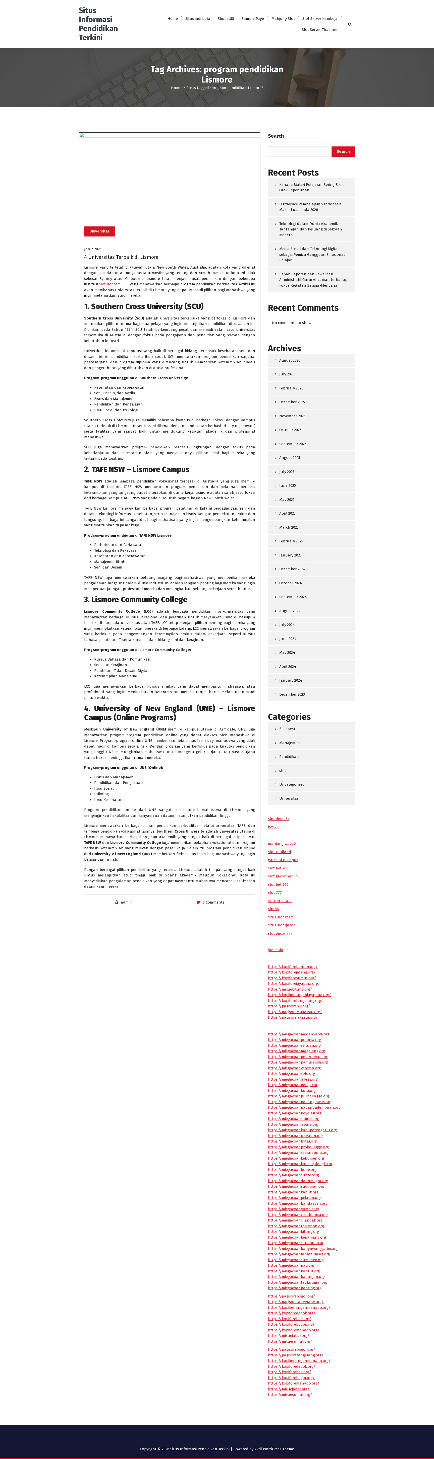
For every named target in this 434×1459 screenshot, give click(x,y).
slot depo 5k (278, 819)
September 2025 (292, 444)
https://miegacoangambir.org (293, 1209)
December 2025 (292, 402)
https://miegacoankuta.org (292, 1090)
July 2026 (287, 374)
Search (276, 136)
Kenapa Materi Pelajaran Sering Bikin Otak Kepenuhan (311, 187)
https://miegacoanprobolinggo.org (298, 1147)
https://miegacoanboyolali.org (294, 1113)
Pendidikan (289, 756)
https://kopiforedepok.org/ (291, 1313)
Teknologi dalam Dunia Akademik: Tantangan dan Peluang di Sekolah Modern (310, 229)
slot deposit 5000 (114, 284)
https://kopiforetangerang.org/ (295, 1000)
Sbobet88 (226, 18)
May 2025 (287, 499)
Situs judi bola (197, 18)
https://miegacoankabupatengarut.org (302, 1130)
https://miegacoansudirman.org (296, 1186)
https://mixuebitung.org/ (290, 989)
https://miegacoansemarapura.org (298, 1152)
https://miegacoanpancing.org (294, 1288)
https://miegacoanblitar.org (292, 1141)
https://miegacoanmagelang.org (296, 1051)
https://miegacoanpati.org (291, 1265)
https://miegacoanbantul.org (294, 1271)
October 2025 (290, 430)
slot (282, 770)
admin (126, 902)
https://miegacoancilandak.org (295, 1220)
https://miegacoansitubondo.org (296, 1243)
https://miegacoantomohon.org (296, 1226)
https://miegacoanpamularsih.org (298, 1062)
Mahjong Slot (283, 18)
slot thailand (279, 852)
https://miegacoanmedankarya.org (299, 1034)
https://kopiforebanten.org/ (293, 966)
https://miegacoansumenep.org (296, 1260)
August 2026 (289, 360)
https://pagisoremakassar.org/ (295, 1012)
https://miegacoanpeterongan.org (298, 1057)
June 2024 (287, 638)
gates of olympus (283, 860)
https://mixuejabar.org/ (288, 1335)
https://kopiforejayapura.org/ (294, 983)
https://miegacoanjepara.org (293, 1124)
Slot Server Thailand (320, 29)
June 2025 (287, 485)
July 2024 (287, 624)
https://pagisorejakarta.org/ (293, 1017)
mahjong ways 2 (282, 843)
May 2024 (287, 652)
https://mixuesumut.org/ (290, 1341)
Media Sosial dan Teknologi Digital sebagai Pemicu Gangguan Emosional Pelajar (312, 254)
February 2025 (291, 541)
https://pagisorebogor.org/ (291, 1296)
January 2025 (290, 555)
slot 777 (275, 892)
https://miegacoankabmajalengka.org (301, 1164)
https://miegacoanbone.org (292, 1169)
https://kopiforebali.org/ (289, 1319)
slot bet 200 (278, 868)
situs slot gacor (281, 925)
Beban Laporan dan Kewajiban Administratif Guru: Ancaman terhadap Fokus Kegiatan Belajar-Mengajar (313, 280)
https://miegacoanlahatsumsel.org (299, 1254)
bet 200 (274, 827)
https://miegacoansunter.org (293, 1175)
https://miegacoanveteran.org (294, 1068)
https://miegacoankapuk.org (293, 1192)
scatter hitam (280, 901)
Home (173, 18)
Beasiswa (287, 728)
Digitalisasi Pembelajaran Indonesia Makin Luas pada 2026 (310, 207)
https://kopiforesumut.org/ (292, 978)
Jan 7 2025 (92, 249)
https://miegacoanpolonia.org (294, 1039)
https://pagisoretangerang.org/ (295, 1302)
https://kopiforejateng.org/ (292, 972)
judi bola (275, 950)
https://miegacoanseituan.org (294, 1045)
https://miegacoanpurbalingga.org (298, 1096)
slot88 (273, 909)
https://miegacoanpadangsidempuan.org (304, 1107)
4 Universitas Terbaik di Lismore (121, 257)
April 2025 (287, 513)
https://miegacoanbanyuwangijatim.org (303, 1248)
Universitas (99, 231)
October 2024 (290, 583)
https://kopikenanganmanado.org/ (299, 1307)
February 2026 (291, 388)
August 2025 (289, 457)
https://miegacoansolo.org (291, 1073)
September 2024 (293, 597)
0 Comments (213, 902)
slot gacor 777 (280, 933)
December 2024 (292, 569)
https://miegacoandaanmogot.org (298, 1181)
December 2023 (292, 694)
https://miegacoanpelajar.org (293, 1085)
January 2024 (290, 680)
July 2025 (286, 471)
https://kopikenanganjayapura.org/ (299, 995)
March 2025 (289, 527)
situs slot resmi (281, 917)
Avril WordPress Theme (274, 1449)
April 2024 (287, 666)
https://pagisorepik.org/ (289, 1006)
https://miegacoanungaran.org (295, 1135)
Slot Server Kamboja (320, 18)
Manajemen (289, 743)
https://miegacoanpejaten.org (294, 1197)
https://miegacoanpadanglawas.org (299, 1102)
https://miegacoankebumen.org (296, 1158)
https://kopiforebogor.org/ (291, 1324)
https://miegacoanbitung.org (293, 1231)
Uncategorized (292, 784)
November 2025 (292, 416)
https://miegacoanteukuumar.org (297, 1282)
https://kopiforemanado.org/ (293, 1330)
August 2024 (290, 611)
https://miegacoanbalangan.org (296, 1276)
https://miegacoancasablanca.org (298, 1214)
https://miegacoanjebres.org (293, 1079)
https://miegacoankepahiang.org (297, 1237)
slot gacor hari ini (283, 876)
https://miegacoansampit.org (293, 1118)
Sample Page (253, 18)
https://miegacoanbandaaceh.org (298, 1203)
